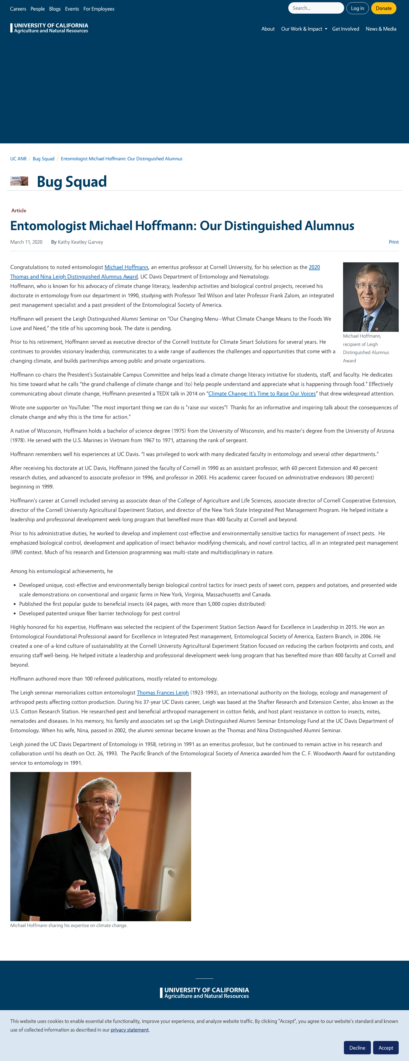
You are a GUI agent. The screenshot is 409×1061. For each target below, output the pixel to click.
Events (72, 8)
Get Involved (345, 28)
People (38, 8)
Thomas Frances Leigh (163, 692)
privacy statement (130, 1029)
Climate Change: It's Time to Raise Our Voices (262, 393)
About (268, 28)
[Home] (49, 28)
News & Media (381, 28)
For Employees (98, 8)
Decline (357, 1047)
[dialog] (204, 1035)
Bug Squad (44, 158)
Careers (18, 8)
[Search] (340, 8)
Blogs (55, 8)
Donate (384, 8)
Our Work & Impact (301, 28)
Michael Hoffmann (126, 266)
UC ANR (18, 158)
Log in (357, 8)
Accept (386, 1047)
